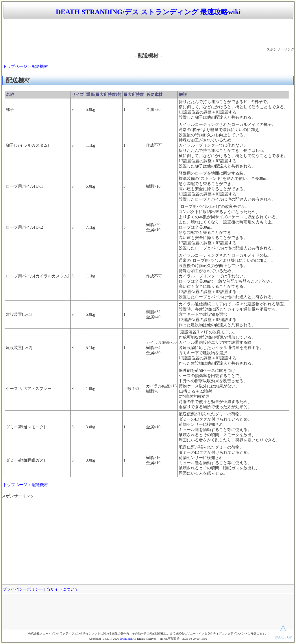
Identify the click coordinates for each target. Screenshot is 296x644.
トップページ (15, 66)
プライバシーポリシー (23, 589)
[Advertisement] (148, 33)
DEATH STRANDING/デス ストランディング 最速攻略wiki (148, 12)
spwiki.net (126, 638)
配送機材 (40, 66)
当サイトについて (62, 589)
